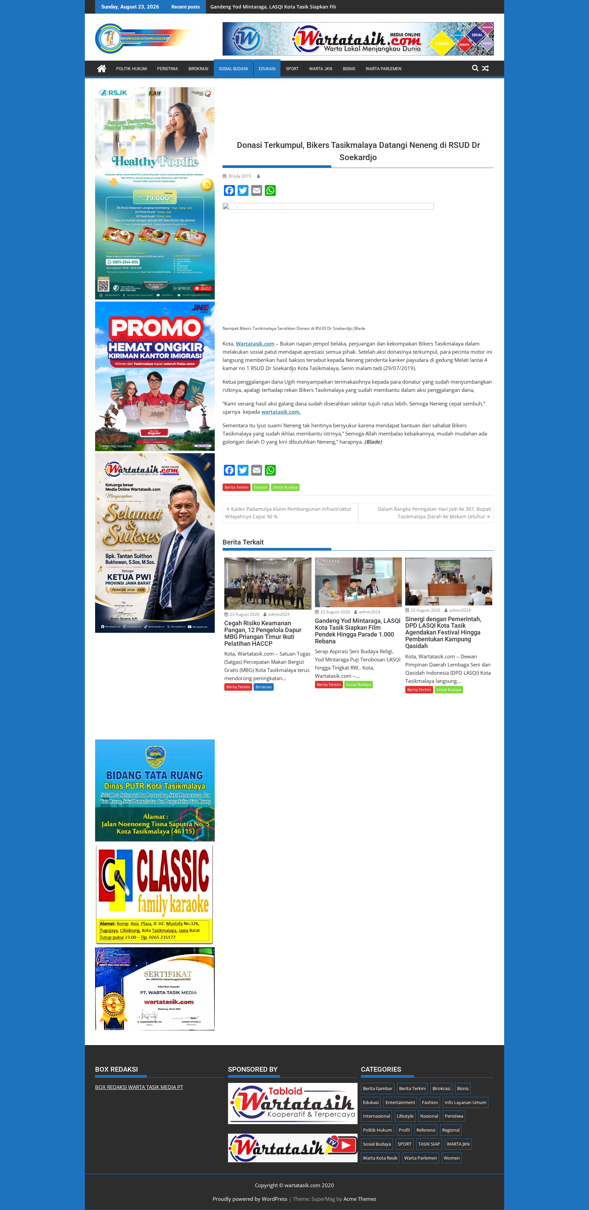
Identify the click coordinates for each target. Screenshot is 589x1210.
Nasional (429, 1116)
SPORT (292, 68)
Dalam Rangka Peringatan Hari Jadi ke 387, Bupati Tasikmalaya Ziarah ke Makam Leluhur (435, 513)
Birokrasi (198, 68)
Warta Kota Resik (380, 1158)
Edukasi (267, 68)
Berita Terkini (236, 487)
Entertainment (400, 1102)
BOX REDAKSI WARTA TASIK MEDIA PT (139, 1087)
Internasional (376, 1116)
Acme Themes (360, 1198)
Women (452, 1158)
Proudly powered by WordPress (250, 1198)
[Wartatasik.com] (102, 67)
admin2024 (278, 614)
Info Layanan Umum (465, 1102)
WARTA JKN (320, 68)
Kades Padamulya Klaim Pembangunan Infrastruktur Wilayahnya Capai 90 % (288, 513)
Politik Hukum (131, 68)
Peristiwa (167, 68)
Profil (404, 1130)
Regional (450, 1130)
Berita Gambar (377, 1088)
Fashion (430, 1102)
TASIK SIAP (429, 1144)
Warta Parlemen (384, 68)
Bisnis (349, 68)
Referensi (426, 1130)
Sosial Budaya (233, 68)
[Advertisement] (358, 111)
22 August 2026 (334, 612)
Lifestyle (405, 1116)
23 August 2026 (244, 614)
